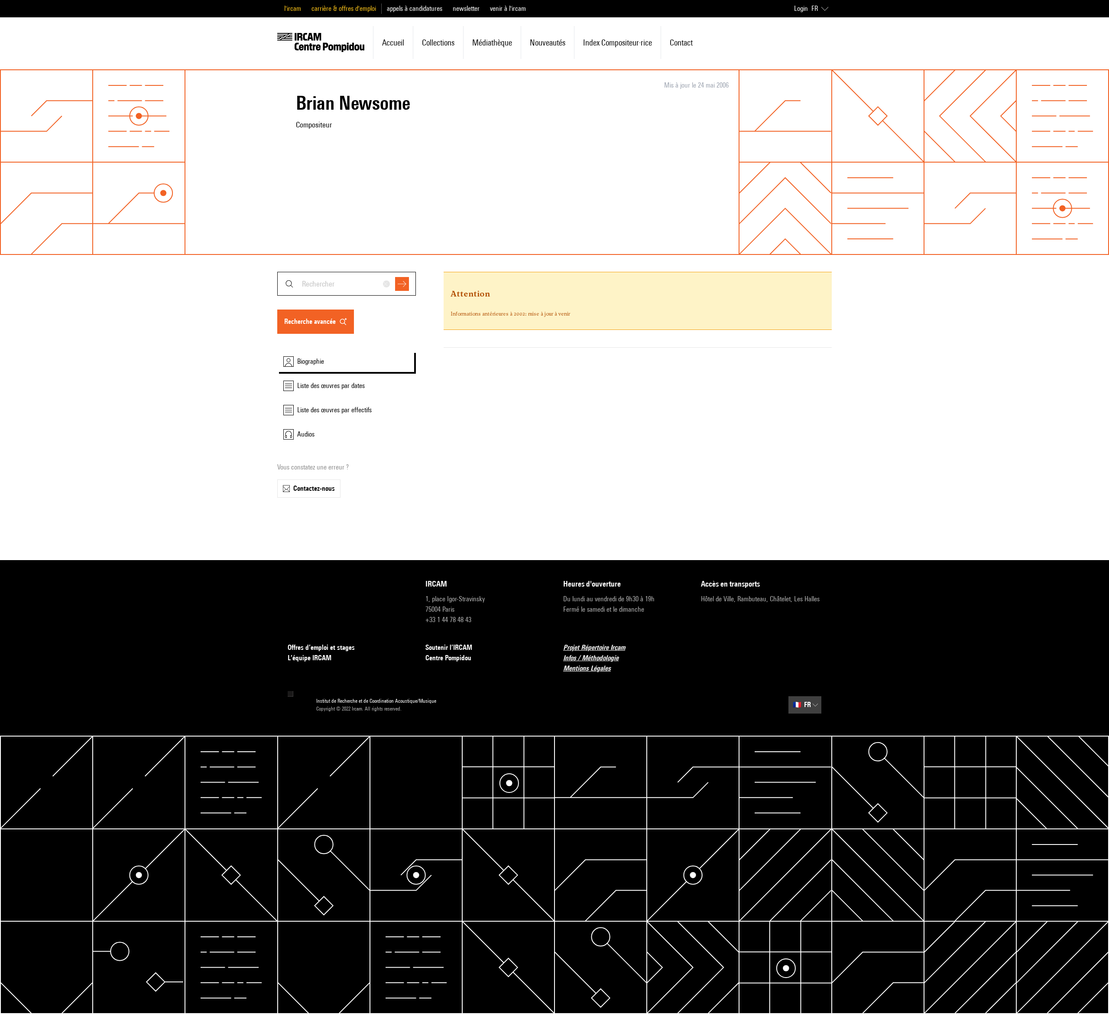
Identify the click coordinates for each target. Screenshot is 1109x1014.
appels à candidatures (414, 8)
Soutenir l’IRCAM (448, 647)
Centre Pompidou (448, 658)
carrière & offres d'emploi (343, 8)
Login (801, 8)
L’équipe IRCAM (309, 658)
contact (681, 42)
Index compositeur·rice (617, 42)
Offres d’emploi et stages (321, 647)
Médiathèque (492, 42)
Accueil (393, 42)
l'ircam (292, 8)
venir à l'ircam (508, 8)
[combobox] (346, 284)
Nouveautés (547, 42)
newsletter (466, 8)
